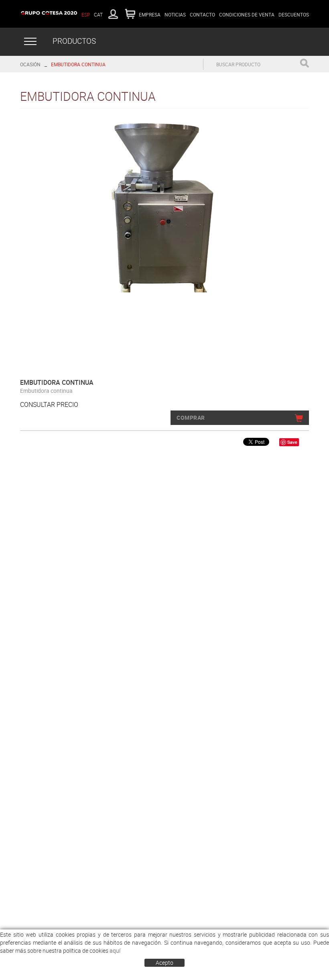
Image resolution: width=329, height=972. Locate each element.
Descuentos (293, 14)
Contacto (202, 14)
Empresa (149, 14)
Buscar (304, 63)
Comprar (191, 417)
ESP (85, 14)
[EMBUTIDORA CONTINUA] (161, 205)
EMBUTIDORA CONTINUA (78, 64)
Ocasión (30, 64)
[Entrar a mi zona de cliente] (113, 14)
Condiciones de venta (246, 14)
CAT (98, 14)
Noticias (175, 14)
